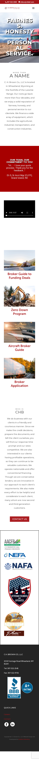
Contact (7, 719)
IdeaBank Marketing (24, 739)
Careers (7, 714)
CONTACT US (19, 519)
